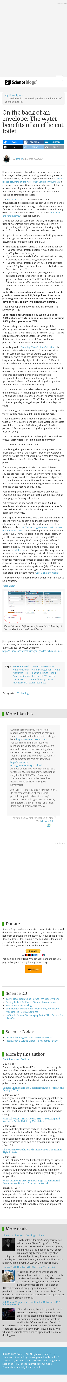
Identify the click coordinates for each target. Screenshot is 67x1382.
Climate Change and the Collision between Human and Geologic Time (33, 1089)
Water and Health (22, 666)
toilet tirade (20, 550)
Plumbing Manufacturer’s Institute (38, 347)
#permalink (47, 821)
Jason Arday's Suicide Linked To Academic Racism (32, 1040)
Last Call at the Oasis (47, 572)
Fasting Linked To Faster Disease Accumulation (31, 1002)
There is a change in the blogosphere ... (24, 1235)
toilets (35, 676)
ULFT (44, 676)
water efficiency (21, 669)
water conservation (43, 666)
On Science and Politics (15, 1059)
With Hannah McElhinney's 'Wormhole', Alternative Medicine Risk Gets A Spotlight (32, 1010)
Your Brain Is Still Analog (19, 1005)
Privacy (53, 1354)
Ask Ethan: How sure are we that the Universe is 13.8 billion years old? (31, 1303)
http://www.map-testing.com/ (31, 739)
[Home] (21, 83)
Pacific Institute (15, 199)
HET (27, 672)
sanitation (25, 676)
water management (42, 669)
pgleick (19, 158)
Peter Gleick (8, 585)
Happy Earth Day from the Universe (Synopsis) (28, 1267)
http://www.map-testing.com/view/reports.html (26, 764)
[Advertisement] (33, 39)
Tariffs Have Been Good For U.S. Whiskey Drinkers (32, 998)
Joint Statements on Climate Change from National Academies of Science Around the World (31, 1182)
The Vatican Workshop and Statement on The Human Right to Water (32, 1151)
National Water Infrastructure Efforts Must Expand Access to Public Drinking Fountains (31, 1120)
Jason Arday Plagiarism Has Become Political (29, 1037)
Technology (23, 693)
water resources (37, 682)
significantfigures (14, 95)
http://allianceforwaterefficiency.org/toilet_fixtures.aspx (31, 650)
